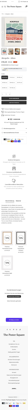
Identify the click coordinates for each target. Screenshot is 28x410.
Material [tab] (18, 201)
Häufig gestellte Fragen (14, 352)
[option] (14, 32)
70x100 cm (12, 87)
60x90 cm (4, 87)
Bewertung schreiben (14, 296)
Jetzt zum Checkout (14, 102)
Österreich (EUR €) (12, 397)
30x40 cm (19, 77)
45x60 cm (12, 82)
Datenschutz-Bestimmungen (14, 375)
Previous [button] (2, 32)
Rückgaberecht (14, 377)
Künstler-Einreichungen (14, 359)
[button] (4, 65)
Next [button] (25, 32)
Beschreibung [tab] (10, 201)
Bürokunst (14, 365)
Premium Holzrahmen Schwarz (21, 248)
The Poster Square (11, 400)
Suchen (14, 349)
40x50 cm (4, 82)
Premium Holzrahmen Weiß (7, 272)
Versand (14, 372)
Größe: (3, 74)
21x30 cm (12, 77)
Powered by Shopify (21, 400)
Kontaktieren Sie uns (14, 344)
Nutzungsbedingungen (14, 383)
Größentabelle (14, 346)
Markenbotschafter (14, 362)
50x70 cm (19, 82)
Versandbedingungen (14, 380)
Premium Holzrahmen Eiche (7, 247)
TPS (3, 14)
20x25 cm (4, 77)
